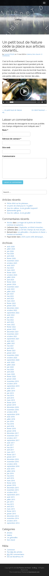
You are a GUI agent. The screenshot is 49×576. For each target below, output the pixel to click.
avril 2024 (10, 280)
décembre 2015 (13, 488)
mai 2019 (10, 395)
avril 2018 (10, 426)
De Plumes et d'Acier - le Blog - (27, 568)
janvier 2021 (11, 353)
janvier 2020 (11, 379)
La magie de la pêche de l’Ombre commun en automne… (24, 223)
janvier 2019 (11, 405)
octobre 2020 (12, 358)
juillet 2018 (11, 419)
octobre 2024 (12, 275)
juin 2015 (10, 502)
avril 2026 (10, 256)
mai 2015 (10, 504)
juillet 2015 (11, 499)
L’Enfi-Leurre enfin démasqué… (32, 237)
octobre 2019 (12, 383)
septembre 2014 (13, 523)
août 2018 (10, 417)
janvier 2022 (11, 329)
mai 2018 (10, 424)
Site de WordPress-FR (15, 557)
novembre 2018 (13, 410)
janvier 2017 (11, 457)
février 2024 (11, 282)
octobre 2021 (12, 336)
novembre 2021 (13, 334)
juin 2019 (10, 393)
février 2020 (11, 376)
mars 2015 (11, 509)
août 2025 (10, 265)
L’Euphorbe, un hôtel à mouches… (31, 227)
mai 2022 (10, 320)
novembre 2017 (13, 435)
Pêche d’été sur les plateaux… (18, 203)
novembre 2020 (13, 355)
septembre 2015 (13, 495)
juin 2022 (10, 317)
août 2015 (10, 497)
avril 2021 (10, 348)
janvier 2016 (11, 485)
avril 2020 (10, 372)
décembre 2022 (13, 308)
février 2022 (11, 327)
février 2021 (11, 350)
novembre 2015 (13, 490)
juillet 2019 (11, 391)
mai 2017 (10, 447)
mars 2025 (11, 270)
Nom (5, 130)
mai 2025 (10, 268)
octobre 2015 (12, 492)
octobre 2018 (12, 412)
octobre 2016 (12, 464)
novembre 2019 (13, 381)
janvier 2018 (11, 431)
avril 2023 (10, 298)
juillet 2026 (11, 249)
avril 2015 (10, 506)
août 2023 (10, 289)
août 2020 (10, 362)
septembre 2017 (13, 440)
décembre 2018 (13, 407)
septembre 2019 (13, 386)
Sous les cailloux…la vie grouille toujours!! (22, 208)
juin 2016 (10, 473)
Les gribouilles (12, 537)
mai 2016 (10, 476)
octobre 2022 (12, 310)
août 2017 (10, 443)
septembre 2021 (13, 339)
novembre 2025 (13, 261)
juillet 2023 (11, 291)
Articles (9, 533)
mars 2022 (11, 324)
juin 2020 (10, 367)
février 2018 (11, 428)
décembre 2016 (13, 459)
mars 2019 (11, 400)
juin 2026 (10, 251)
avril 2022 (10, 322)
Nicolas (9, 222)
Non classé (36, 54)
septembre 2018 (13, 414)
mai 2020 (10, 369)
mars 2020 (11, 374)
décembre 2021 (13, 332)
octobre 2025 (12, 263)
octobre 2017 (12, 438)
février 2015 (11, 511)
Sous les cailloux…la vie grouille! (18, 213)
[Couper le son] (42, 102)
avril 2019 (10, 398)
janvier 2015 (11, 513)
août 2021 (10, 341)
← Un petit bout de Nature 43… (12, 111)
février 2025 (11, 272)
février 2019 (11, 402)
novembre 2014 (13, 518)
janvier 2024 (11, 284)
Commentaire (8, 156)
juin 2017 (10, 445)
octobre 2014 (12, 521)
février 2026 (11, 258)
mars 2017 (11, 452)
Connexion (11, 550)
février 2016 (11, 483)
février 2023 (11, 303)
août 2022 (10, 315)
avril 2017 (10, 450)
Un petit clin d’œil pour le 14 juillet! (20, 206)
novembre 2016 (13, 461)
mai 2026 (10, 253)
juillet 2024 (11, 277)
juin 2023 (10, 294)
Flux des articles (14, 552)
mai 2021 (10, 346)
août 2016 (10, 469)
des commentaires (15, 554)
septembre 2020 (13, 360)
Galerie (29, 54)
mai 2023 (10, 296)
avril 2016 (10, 478)
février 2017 (11, 454)
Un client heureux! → (39, 110)
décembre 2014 (13, 516)
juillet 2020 (11, 365)
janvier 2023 (11, 305)
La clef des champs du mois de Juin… (32, 230)
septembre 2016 (13, 466)
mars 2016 (11, 480)
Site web (6, 147)
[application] (24, 91)
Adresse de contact (11, 138)
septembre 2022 (13, 313)
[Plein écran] (45, 102)
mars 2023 (11, 301)
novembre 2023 (13, 287)
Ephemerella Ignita (14, 210)
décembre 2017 (13, 433)
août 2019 (10, 388)
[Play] (4, 102)
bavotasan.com (34, 572)
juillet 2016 (11, 471)
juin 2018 (10, 421)
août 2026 (10, 246)
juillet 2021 (11, 343)
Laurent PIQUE (9, 54)
